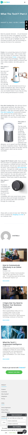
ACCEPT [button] (20, 432)
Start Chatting (17, 427)
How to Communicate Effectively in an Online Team (12, 267)
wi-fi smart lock (22, 167)
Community (4, 391)
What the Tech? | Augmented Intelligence (12, 343)
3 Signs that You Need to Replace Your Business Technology (12, 305)
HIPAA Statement (5, 412)
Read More (6, 280)
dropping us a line (18, 214)
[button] (24, 2)
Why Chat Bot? (5, 394)
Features (3, 389)
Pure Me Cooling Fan (7, 112)
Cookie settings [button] (12, 432)
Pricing (3, 398)
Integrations (4, 396)
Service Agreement (6, 407)
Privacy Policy (4, 410)
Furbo (14, 57)
